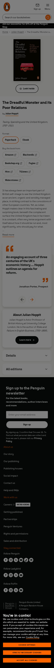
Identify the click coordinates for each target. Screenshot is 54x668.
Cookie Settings (27, 645)
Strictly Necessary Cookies (27, 652)
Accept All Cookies (27, 660)
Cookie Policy (32, 637)
